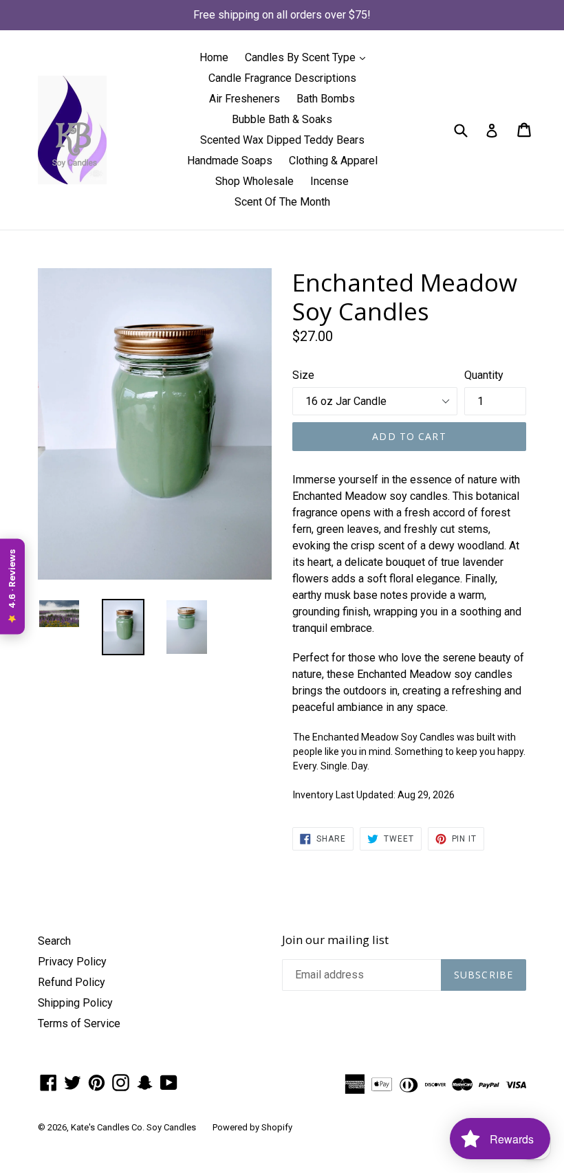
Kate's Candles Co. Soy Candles (133, 1127)
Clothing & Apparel (333, 160)
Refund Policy (71, 982)
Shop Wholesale (254, 181)
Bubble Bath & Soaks (282, 119)
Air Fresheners (244, 98)
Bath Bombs (325, 98)
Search (54, 940)
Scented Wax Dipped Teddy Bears (282, 139)
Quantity (483, 375)
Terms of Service (79, 1023)
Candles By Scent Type (308, 57)
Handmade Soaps (229, 160)
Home (213, 57)
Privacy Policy (72, 961)
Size (303, 375)
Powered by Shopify (252, 1127)
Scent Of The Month (282, 201)
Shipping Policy (75, 1002)
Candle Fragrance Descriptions (282, 78)
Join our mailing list (335, 940)
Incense (329, 181)
